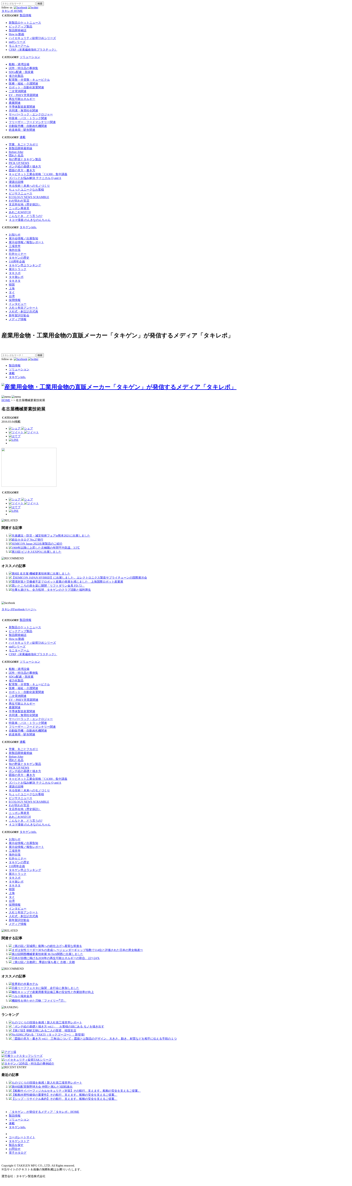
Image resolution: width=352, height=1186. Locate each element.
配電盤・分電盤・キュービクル (29, 79)
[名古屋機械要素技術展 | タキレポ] (15, 436)
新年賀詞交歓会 (19, 315)
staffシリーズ (17, 41)
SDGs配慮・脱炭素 (21, 72)
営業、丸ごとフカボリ (23, 144)
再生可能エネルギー (22, 99)
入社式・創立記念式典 (23, 311)
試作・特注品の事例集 (23, 68)
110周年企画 (17, 261)
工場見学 (15, 246)
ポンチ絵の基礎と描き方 (25, 166)
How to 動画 (16, 34)
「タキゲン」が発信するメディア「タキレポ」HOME (44, 1111)
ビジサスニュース (20, 193)
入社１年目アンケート (23, 307)
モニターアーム (19, 45)
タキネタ (15, 280)
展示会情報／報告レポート (26, 242)
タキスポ (15, 273)
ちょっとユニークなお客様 (26, 189)
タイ (12, 292)
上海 (12, 288)
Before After (16, 152)
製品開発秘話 (17, 30)
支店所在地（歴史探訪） (25, 204)
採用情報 (15, 300)
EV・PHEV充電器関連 (23, 95)
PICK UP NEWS (19, 163)
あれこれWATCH (20, 212)
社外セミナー (17, 253)
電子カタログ (17, 1152)
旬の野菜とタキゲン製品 (25, 159)
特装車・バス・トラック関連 (28, 118)
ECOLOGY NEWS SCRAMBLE (29, 197)
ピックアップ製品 (20, 26)
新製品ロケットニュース (25, 22)
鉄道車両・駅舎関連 (22, 129)
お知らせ (15, 234)
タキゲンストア (19, 1141)
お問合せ (15, 1148)
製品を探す (16, 1145)
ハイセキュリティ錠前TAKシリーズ (32, 38)
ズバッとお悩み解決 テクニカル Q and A (35, 178)
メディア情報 (17, 319)
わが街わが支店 (19, 200)
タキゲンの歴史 (19, 257)
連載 (22, 137)
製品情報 (25, 15)
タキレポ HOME (12, 10)
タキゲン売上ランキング (25, 265)
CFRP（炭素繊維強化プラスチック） (33, 49)
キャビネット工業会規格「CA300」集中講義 (38, 174)
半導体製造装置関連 (22, 106)
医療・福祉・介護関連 (23, 83)
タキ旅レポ (16, 276)
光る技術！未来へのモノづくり (29, 185)
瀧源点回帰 (16, 181)
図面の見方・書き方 (22, 170)
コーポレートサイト (22, 1137)
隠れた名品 (16, 155)
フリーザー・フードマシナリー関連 (32, 122)
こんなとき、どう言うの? (25, 216)
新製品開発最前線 (20, 148)
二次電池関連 (17, 91)
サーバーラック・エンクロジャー (31, 114)
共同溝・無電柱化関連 (23, 110)
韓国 (12, 284)
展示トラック (17, 269)
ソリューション (30, 57)
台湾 (12, 296)
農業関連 (15, 102)
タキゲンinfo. (28, 227)
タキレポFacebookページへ (18, 609)
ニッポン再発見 (19, 208)
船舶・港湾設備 (19, 64)
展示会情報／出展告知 (23, 238)
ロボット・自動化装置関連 (26, 87)
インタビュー (17, 303)
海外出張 (15, 250)
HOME (5, 400)
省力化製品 (16, 75)
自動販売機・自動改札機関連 (28, 125)
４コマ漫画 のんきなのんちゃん (30, 219)
